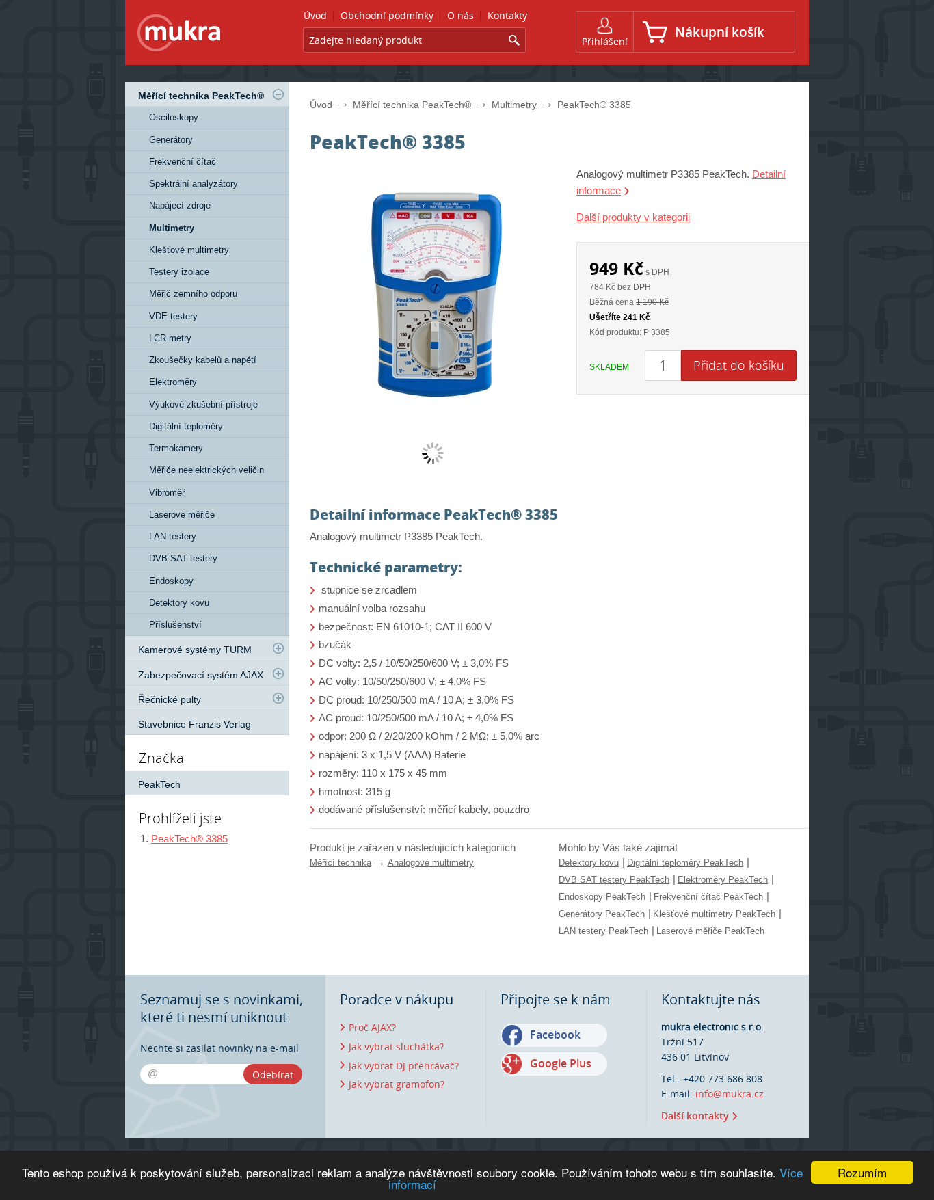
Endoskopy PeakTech (602, 897)
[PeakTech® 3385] (433, 292)
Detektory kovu (589, 862)
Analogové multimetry (431, 862)
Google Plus (560, 1063)
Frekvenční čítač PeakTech (708, 897)
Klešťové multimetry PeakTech (714, 914)
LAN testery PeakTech (603, 931)
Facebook (555, 1034)
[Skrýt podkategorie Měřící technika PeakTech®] (278, 94)
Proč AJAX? (372, 1027)
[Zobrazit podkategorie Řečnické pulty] (278, 698)
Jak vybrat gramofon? (396, 1084)
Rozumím (862, 1172)
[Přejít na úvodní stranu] (179, 35)
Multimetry (514, 104)
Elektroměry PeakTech (723, 880)
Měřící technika (340, 862)
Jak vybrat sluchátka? (396, 1046)
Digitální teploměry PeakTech (685, 862)
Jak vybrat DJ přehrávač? (404, 1065)
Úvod (321, 104)
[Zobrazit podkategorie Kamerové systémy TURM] (278, 648)
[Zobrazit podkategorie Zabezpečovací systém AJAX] (278, 673)
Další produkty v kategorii (633, 217)
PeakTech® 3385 (189, 838)
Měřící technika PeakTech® (412, 104)
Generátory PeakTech (602, 914)
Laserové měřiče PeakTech (710, 931)
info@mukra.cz (729, 1093)
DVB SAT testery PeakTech (614, 880)
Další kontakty (695, 1115)
